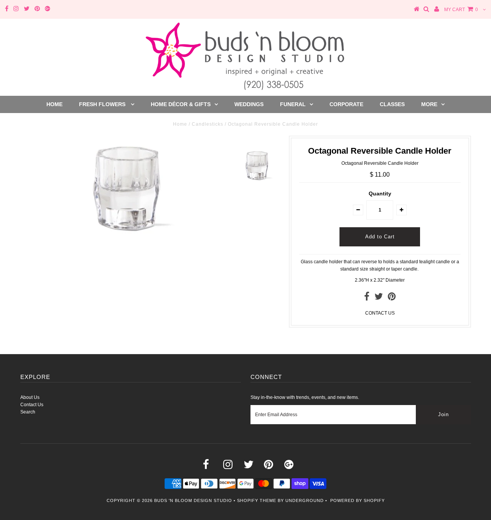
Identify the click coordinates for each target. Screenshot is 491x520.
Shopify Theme (256, 500)
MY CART (461, 9)
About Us (30, 397)
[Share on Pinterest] (392, 298)
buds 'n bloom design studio (193, 500)
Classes (392, 104)
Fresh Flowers (103, 104)
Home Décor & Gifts (181, 104)
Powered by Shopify (357, 500)
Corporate (346, 104)
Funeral (293, 104)
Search (27, 412)
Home (54, 104)
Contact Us (31, 404)
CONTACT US (380, 313)
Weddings (249, 104)
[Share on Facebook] (366, 298)
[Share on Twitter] (378, 298)
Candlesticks (207, 124)
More (429, 104)
